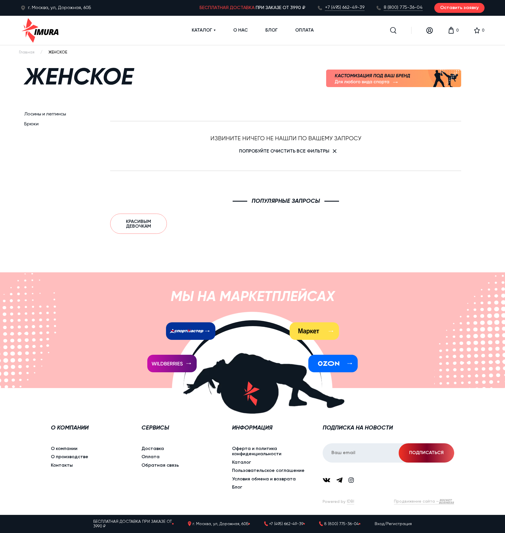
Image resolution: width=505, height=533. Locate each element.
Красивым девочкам (138, 224)
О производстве (69, 457)
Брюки (31, 124)
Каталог (202, 30)
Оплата (304, 30)
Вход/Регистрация (393, 524)
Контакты (62, 465)
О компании (64, 449)
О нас (240, 30)
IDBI (350, 501)
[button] (393, 30)
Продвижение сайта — (416, 501)
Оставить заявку (459, 8)
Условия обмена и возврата (264, 479)
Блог (271, 30)
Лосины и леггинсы (45, 114)
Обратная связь (160, 465)
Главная (26, 52)
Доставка (152, 449)
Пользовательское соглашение (268, 470)
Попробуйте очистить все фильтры (284, 151)
